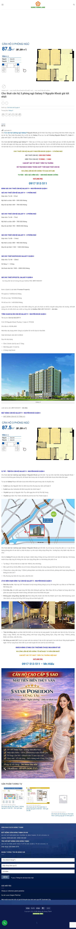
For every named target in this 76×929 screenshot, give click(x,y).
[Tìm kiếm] (74, 4)
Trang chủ (4, 90)
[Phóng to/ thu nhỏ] (7, 918)
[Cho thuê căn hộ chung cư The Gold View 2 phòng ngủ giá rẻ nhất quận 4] (63, 799)
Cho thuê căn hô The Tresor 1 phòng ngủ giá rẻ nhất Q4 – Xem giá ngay (12, 807)
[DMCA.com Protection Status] (38, 913)
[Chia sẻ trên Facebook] (6, 114)
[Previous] (1, 803)
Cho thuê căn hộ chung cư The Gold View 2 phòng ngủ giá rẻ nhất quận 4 (62, 814)
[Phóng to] (4, 86)
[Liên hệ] (4, 923)
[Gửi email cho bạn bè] (13, 114)
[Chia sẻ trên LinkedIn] (19, 114)
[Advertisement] (38, 23)
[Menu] (2, 4)
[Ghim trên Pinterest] (16, 114)
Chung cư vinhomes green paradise (12, 891)
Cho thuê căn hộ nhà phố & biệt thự (21, 90)
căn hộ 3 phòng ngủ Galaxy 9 (17, 133)
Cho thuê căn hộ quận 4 (42, 90)
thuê (5, 133)
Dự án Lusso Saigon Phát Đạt (10, 895)
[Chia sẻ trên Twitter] (9, 114)
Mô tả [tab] (3, 125)
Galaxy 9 (11, 110)
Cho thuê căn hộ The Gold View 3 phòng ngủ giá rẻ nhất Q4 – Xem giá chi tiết (37, 808)
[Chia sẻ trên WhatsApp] (3, 114)
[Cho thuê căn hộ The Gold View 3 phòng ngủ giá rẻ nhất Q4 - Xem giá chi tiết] (38, 795)
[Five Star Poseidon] (38, 723)
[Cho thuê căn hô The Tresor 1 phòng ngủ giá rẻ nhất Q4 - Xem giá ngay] (13, 795)
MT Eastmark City (45, 899)
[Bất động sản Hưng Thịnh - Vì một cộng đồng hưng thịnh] (38, 4)
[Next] (74, 803)
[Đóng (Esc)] (2, 918)
